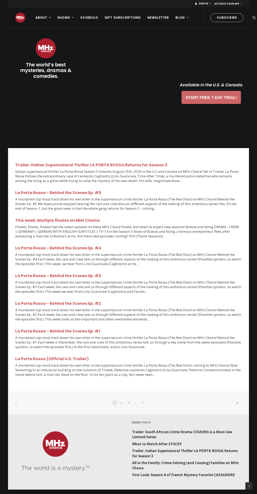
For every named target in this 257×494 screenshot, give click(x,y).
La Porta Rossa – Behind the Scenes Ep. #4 (58, 248)
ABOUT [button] (41, 17)
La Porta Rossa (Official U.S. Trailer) (52, 359)
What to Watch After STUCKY (157, 444)
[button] (254, 17)
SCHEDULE (89, 17)
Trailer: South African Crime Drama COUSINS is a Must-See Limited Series (182, 434)
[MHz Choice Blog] (20, 18)
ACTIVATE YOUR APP (226, 3)
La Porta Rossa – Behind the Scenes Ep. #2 (58, 303)
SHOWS (63, 17)
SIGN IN (203, 3)
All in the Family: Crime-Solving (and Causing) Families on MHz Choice (185, 465)
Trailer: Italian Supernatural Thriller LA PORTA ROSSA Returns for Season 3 (91, 165)
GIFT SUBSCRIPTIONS (123, 17)
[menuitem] (203, 3)
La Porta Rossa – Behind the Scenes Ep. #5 (58, 192)
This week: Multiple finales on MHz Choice (57, 220)
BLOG (180, 17)
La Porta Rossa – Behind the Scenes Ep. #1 (57, 331)
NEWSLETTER (158, 17)
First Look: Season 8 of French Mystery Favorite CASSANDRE (183, 475)
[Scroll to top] (249, 485)
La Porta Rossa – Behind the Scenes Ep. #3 (58, 276)
